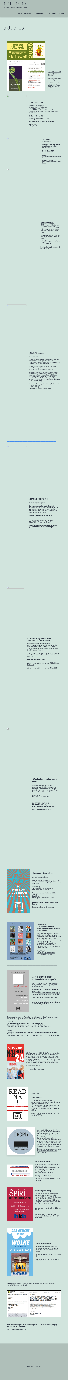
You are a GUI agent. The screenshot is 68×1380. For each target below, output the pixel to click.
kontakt (61, 13)
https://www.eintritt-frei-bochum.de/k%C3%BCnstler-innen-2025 (43, 664)
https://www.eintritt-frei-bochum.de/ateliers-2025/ (42, 668)
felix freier (16, 4)
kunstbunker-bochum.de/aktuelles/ (43, 907)
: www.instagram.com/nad (46, 994)
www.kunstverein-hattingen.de (41, 809)
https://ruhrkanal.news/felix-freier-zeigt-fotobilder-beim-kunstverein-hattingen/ (54, 73)
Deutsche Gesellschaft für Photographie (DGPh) (48, 1132)
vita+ (54, 13)
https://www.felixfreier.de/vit (16, 1329)
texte (48, 13)
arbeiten (27, 13)
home (20, 13)
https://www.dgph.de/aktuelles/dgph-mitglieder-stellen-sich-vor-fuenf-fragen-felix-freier (49, 1150)
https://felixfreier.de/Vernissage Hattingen (54, 79)
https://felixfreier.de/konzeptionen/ (43, 369)
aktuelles (40, 13)
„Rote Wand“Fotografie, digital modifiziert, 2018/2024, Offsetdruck (46, 952)
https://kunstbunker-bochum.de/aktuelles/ (41, 126)
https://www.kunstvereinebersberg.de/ (40, 388)
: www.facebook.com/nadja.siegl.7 (49, 993)
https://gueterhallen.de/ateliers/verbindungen (51, 162)
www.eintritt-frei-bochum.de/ (35, 1069)
